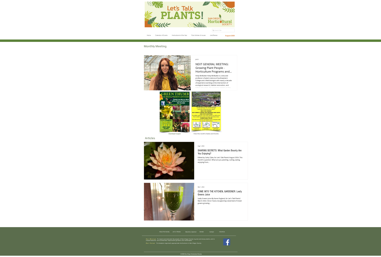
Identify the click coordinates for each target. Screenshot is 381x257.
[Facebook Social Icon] (226, 241)
